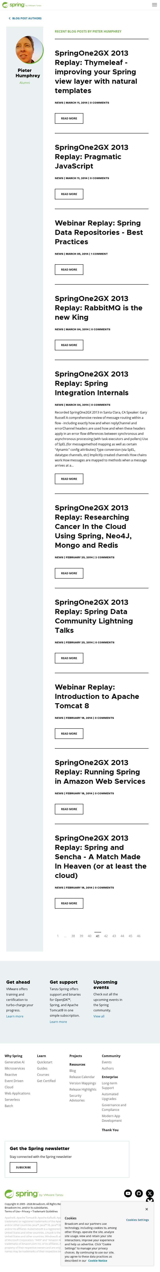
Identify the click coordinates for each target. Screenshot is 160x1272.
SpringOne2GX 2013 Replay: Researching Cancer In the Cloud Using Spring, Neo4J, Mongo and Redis (93, 526)
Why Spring (13, 1056)
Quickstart (44, 1062)
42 (106, 936)
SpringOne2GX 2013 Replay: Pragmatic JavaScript (91, 157)
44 (122, 936)
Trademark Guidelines (45, 1211)
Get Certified (46, 1081)
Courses (43, 1074)
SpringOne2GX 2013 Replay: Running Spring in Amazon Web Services (100, 772)
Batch (9, 1106)
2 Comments (104, 557)
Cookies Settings (137, 1220)
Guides (42, 1068)
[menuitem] (155, 5)
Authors (108, 1068)
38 (73, 936)
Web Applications (17, 1093)
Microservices (15, 1068)
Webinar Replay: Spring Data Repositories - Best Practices (99, 232)
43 (114, 936)
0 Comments (99, 102)
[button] (154, 4)
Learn (41, 1056)
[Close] (146, 1209)
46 (138, 936)
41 (98, 936)
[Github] (139, 1193)
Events (107, 1062)
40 (89, 936)
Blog (72, 1071)
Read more (69, 118)
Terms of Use (12, 1211)
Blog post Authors (27, 18)
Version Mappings (82, 1083)
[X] (150, 1193)
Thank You (110, 1130)
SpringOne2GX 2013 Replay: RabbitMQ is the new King (99, 308)
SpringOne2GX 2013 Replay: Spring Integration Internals (92, 383)
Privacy (26, 1211)
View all (98, 1016)
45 (130, 936)
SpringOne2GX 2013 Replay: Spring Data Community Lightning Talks (94, 616)
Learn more (14, 1016)
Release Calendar (82, 1077)
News (59, 102)
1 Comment (99, 253)
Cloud (9, 1087)
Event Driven (14, 1081)
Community (111, 1056)
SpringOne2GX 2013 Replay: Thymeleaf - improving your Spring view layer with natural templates (96, 71)
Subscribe (23, 1167)
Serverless (12, 1099)
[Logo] (22, 5)
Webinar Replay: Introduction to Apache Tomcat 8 (97, 696)
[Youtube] (128, 1193)
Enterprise (110, 1077)
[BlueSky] (150, 1201)
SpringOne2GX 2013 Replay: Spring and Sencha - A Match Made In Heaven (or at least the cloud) (101, 856)
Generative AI (14, 1062)
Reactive (11, 1074)
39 (81, 936)
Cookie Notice (97, 1260)
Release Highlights (82, 1089)
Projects (75, 1056)
